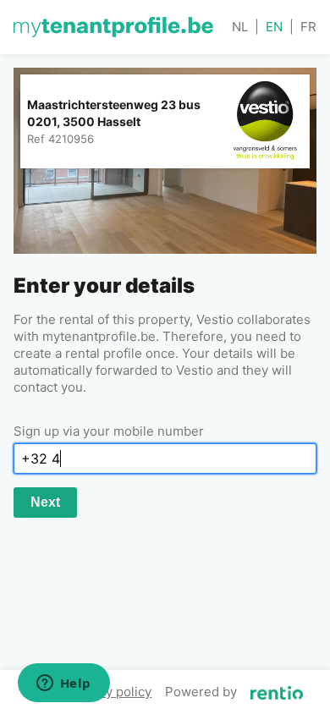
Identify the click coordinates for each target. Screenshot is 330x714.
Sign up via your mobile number (109, 431)
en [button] (274, 27)
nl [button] (240, 27)
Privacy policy (110, 692)
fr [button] (308, 27)
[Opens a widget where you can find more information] (63, 684)
